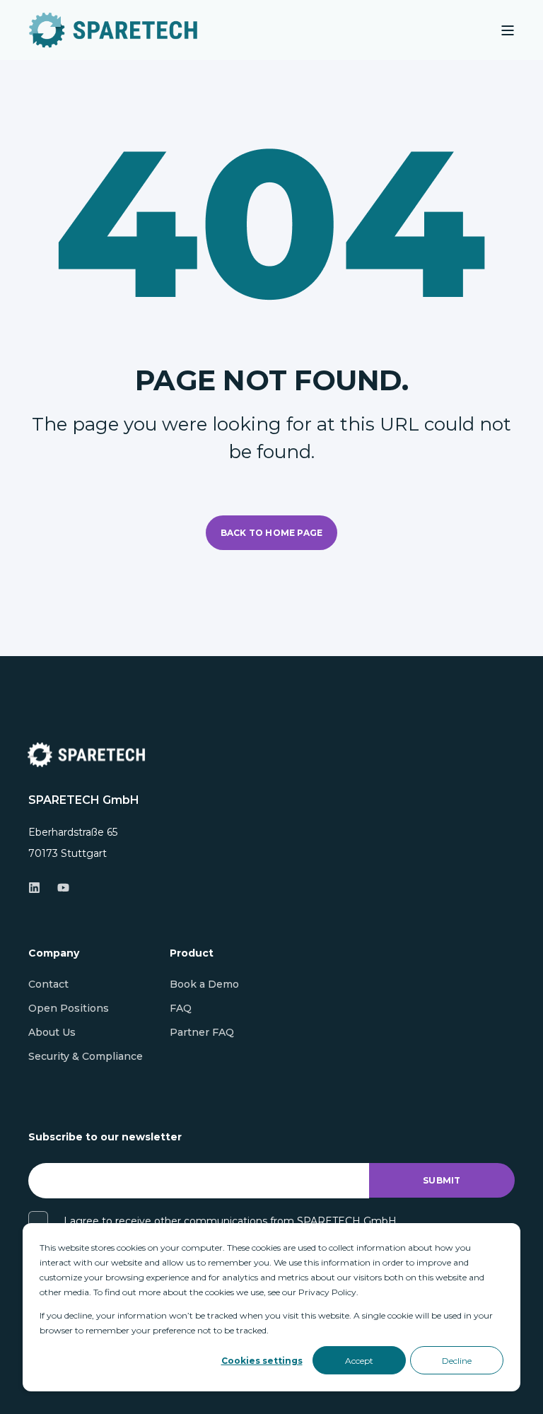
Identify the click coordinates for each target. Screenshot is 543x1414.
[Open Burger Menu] (508, 30)
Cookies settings (262, 1360)
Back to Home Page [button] (271, 532)
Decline (457, 1360)
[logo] (86, 754)
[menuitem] (48, 984)
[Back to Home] (113, 30)
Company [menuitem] (53, 953)
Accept (359, 1360)
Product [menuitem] (192, 953)
